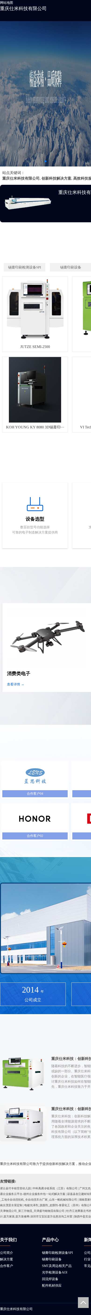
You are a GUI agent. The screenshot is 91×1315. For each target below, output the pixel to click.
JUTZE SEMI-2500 (35, 347)
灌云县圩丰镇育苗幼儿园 (15, 1188)
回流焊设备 (50, 1279)
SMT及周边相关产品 (57, 1266)
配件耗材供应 (52, 1285)
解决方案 (6, 1259)
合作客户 (6, 1266)
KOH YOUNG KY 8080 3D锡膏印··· (35, 427)
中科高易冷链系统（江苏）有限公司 (55, 1188)
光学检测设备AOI (54, 1272)
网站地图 (6, 2)
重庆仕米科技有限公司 (23, 8)
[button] (45, 161)
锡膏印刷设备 (52, 1259)
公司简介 (6, 1253)
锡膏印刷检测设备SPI (57, 1253)
